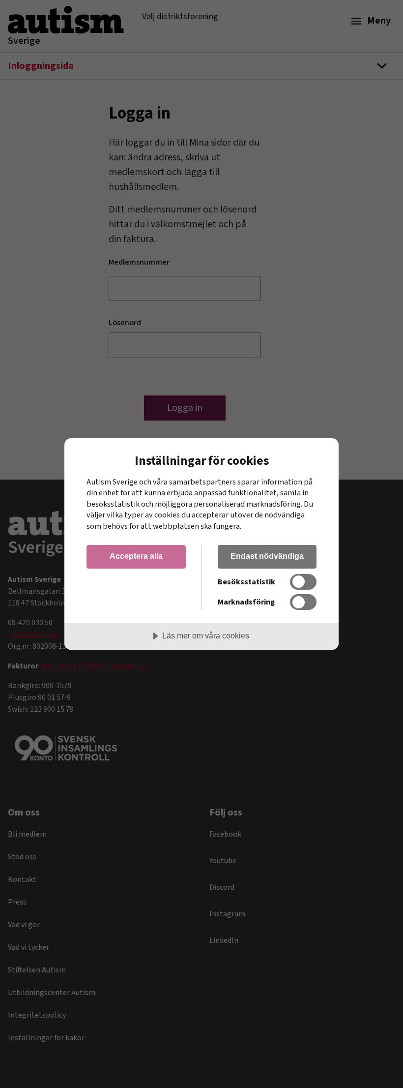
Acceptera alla (136, 555)
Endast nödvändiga (267, 555)
